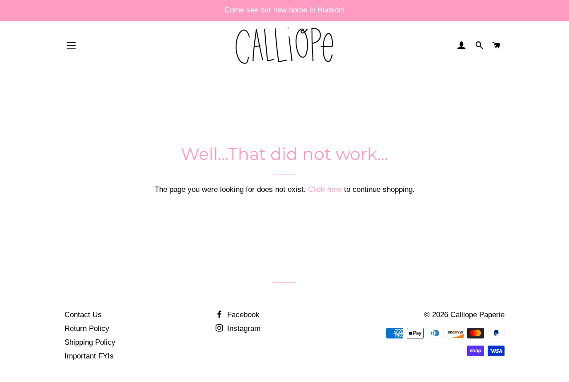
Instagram (242, 328)
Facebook (242, 314)
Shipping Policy (90, 342)
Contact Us (83, 314)
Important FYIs (89, 356)
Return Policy (86, 328)
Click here (325, 189)
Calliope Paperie (477, 314)
